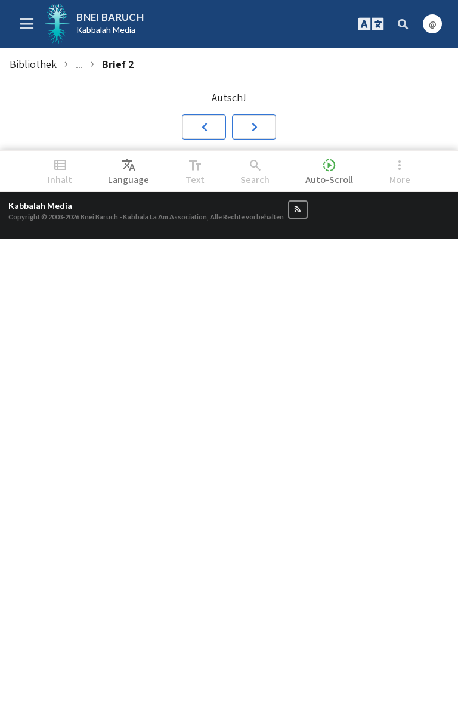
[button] (204, 127)
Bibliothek (33, 64)
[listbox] (128, 171)
